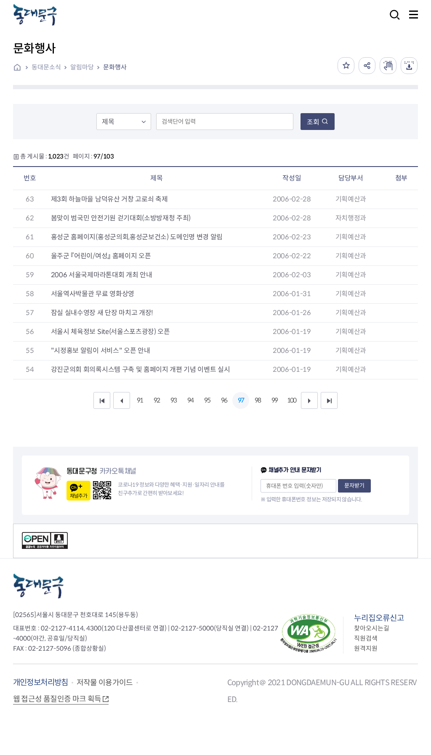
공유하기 (367, 65)
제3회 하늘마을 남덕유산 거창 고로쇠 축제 (109, 199)
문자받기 (354, 485)
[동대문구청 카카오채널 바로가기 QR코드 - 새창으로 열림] (102, 490)
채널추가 (78, 496)
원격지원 (366, 648)
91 (140, 400)
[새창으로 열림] (388, 65)
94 (190, 400)
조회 (313, 122)
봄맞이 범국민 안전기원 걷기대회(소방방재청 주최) (121, 218)
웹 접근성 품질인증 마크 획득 (57, 699)
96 (224, 400)
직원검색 (366, 638)
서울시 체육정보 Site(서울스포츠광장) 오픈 (110, 331)
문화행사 (115, 67)
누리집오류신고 (379, 618)
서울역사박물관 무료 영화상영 (92, 293)
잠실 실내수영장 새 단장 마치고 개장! (102, 312)
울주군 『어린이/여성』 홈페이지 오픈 (101, 256)
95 (207, 400)
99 (274, 400)
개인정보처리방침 (40, 682)
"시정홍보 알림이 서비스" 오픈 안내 (100, 350)
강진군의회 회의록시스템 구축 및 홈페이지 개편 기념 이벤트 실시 (140, 369)
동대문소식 (46, 67)
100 (291, 400)
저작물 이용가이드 (105, 682)
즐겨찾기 (346, 65)
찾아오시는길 (371, 628)
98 (258, 400)
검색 (392, 20)
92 (157, 400)
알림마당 (82, 67)
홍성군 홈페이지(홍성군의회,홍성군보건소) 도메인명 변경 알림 (137, 237)
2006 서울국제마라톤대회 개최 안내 (101, 274)
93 (173, 400)
